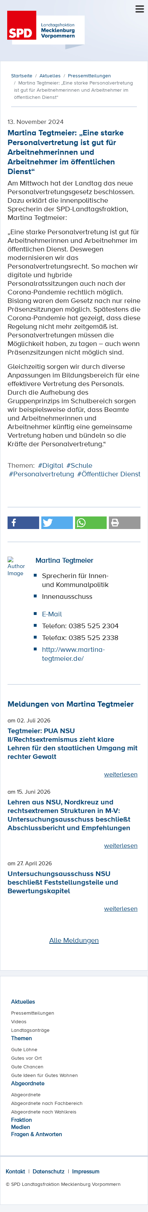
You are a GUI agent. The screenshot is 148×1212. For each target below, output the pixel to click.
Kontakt (15, 1171)
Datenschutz (49, 1171)
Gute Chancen (27, 1066)
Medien (20, 1127)
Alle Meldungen (74, 940)
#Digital (50, 465)
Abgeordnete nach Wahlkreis (44, 1111)
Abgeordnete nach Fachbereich (47, 1103)
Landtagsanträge (30, 1030)
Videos (19, 1021)
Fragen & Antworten (36, 1134)
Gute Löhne (24, 1049)
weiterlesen (121, 774)
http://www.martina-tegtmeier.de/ (73, 653)
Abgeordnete (28, 1083)
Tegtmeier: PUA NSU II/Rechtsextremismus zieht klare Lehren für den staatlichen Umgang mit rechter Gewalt (73, 743)
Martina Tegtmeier (64, 560)
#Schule (79, 465)
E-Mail (52, 614)
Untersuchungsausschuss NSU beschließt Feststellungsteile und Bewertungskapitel (63, 882)
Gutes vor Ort (26, 1058)
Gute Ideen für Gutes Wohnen (44, 1075)
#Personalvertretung (41, 474)
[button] (23, 522)
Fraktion (21, 1120)
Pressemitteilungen (32, 1012)
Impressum (86, 1171)
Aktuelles (23, 1001)
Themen (21, 1038)
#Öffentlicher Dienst (108, 474)
